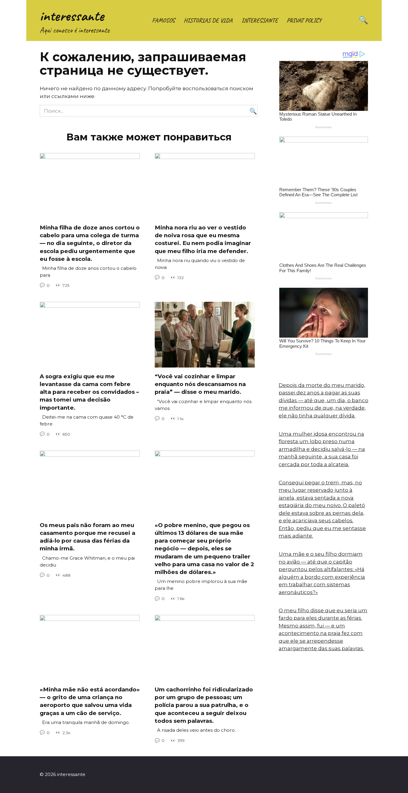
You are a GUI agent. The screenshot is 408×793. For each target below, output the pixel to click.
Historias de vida (208, 20)
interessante (72, 15)
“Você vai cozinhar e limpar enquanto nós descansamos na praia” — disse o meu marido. (200, 384)
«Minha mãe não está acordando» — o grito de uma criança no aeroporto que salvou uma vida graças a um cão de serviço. (90, 701)
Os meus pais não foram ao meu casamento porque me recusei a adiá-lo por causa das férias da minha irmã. (87, 537)
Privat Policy (304, 20)
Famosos (163, 20)
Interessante (259, 20)
